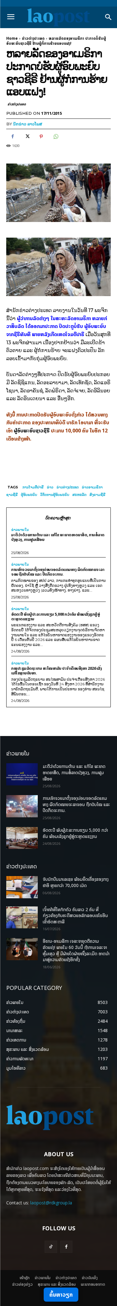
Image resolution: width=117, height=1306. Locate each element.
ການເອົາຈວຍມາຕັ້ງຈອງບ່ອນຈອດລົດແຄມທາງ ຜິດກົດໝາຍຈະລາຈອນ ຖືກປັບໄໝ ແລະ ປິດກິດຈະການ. (57, 572)
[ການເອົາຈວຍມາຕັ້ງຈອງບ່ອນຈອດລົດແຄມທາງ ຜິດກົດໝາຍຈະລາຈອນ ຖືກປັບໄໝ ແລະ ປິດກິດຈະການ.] (22, 806)
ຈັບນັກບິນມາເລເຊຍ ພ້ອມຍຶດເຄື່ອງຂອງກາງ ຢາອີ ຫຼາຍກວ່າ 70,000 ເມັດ (76, 882)
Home (12, 38)
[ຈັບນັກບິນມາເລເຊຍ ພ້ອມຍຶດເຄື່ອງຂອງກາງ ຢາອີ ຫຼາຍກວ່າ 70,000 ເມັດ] (22, 887)
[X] (27, 136)
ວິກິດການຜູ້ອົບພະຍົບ (54, 494)
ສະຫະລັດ (79, 494)
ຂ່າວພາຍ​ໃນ (20, 530)
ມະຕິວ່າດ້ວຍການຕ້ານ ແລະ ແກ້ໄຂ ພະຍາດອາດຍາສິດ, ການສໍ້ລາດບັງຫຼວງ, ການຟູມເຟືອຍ (58, 537)
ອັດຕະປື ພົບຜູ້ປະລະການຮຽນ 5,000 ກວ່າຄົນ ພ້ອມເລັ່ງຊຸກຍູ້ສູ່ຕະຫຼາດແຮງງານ (55, 616)
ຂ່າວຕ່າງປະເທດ (33, 38)
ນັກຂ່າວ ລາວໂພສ (27, 123)
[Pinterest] (41, 136)
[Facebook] (12, 136)
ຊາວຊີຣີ (12, 494)
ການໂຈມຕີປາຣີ (33, 487)
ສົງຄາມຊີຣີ (97, 494)
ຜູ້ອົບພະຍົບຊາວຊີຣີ (32, 430)
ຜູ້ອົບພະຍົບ (29, 494)
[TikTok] (51, 1247)
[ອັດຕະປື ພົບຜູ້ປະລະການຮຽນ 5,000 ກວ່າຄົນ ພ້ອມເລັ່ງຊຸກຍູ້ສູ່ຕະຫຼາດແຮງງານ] (22, 838)
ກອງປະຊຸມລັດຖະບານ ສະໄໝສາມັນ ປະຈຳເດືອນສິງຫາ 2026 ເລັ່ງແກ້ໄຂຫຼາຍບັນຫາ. (56, 670)
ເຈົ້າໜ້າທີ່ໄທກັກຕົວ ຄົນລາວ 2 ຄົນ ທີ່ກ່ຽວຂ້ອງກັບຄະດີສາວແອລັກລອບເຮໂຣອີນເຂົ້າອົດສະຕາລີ (75, 915)
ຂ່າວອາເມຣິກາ (92, 487)
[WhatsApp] (55, 136)
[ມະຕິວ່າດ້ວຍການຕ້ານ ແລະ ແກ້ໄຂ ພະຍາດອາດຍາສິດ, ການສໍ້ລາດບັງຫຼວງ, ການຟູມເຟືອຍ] (22, 774)
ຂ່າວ (50, 487)
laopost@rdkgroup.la (51, 1203)
